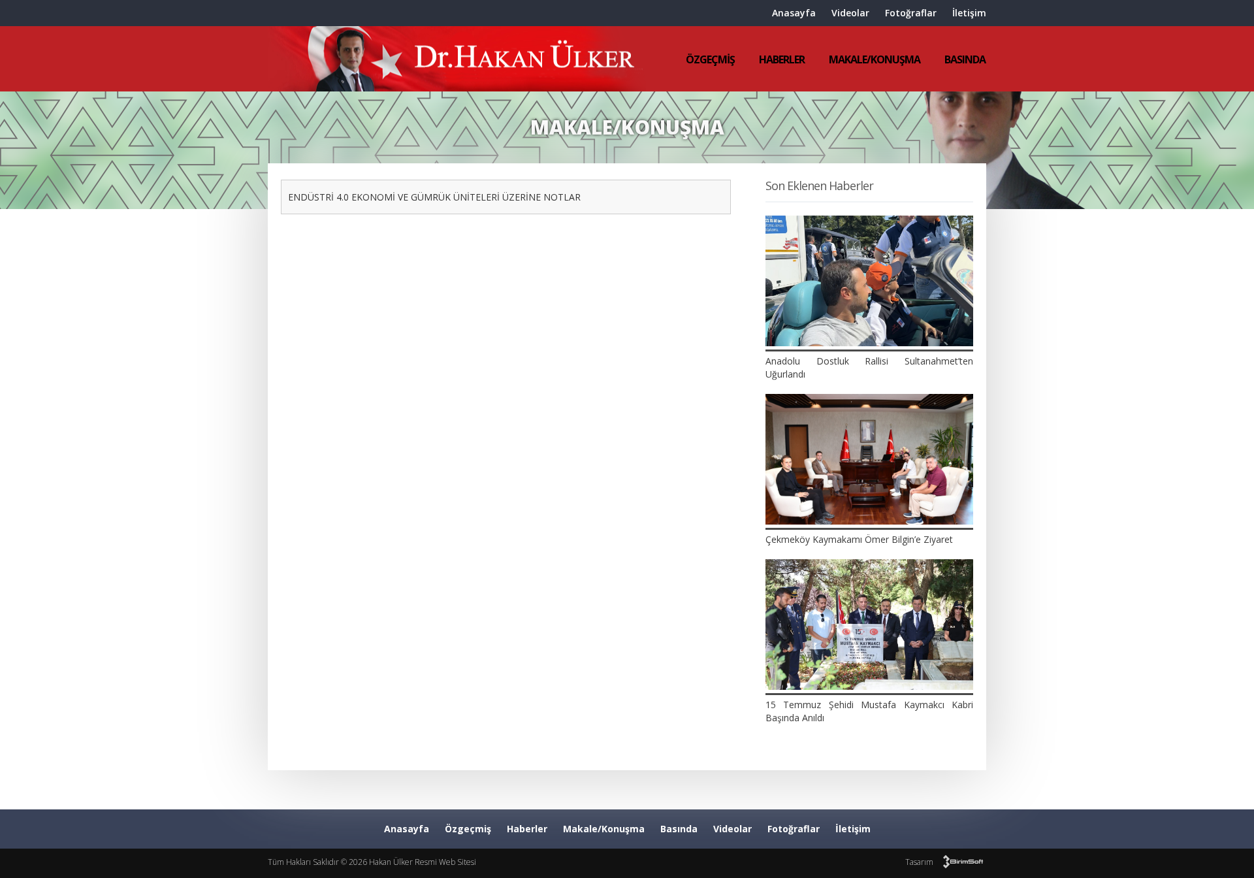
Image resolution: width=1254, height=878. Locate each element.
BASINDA (965, 59)
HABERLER (782, 59)
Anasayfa (794, 13)
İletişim (969, 13)
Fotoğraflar (911, 13)
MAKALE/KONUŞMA (874, 59)
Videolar (850, 13)
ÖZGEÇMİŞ (710, 59)
